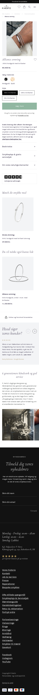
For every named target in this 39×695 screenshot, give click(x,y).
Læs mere (27, 355)
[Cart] (24, 7)
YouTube (6, 661)
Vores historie (9, 570)
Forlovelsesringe (10, 619)
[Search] (29, 7)
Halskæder (7, 640)
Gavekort (6, 647)
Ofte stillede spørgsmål (13, 595)
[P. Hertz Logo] (6, 7)
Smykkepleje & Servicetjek (15, 598)
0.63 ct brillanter (10, 93)
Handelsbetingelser (11, 605)
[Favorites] (19, 7)
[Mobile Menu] (34, 7)
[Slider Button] (34, 331)
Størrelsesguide (10, 601)
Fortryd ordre (8, 612)
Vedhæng (6, 637)
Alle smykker (6, 14)
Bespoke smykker (11, 587)
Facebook (7, 655)
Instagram (7, 658)
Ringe (5, 626)
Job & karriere (9, 577)
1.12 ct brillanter (9, 98)
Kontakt (6, 573)
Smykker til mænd (11, 644)
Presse (5, 580)
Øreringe (6, 630)
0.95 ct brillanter (27, 93)
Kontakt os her (23, 115)
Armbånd (6, 633)
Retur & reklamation (12, 608)
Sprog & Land (7, 683)
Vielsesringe (8, 623)
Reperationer (8, 584)
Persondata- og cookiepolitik (13, 676)
